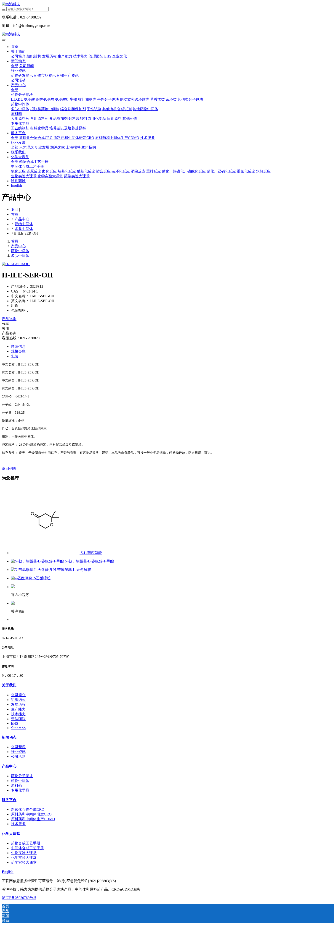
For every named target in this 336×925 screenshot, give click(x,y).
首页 (14, 47)
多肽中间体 (24, 229)
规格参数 (18, 351)
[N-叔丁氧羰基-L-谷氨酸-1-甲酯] (38, 561)
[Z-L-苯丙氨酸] (45, 553)
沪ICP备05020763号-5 (19, 898)
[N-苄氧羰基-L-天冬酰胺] (32, 570)
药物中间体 (24, 224)
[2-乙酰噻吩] (22, 578)
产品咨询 (9, 319)
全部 (14, 66)
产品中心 (22, 219)
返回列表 (9, 468)
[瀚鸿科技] (168, 4)
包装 (14, 356)
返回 (14, 210)
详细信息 (18, 346)
